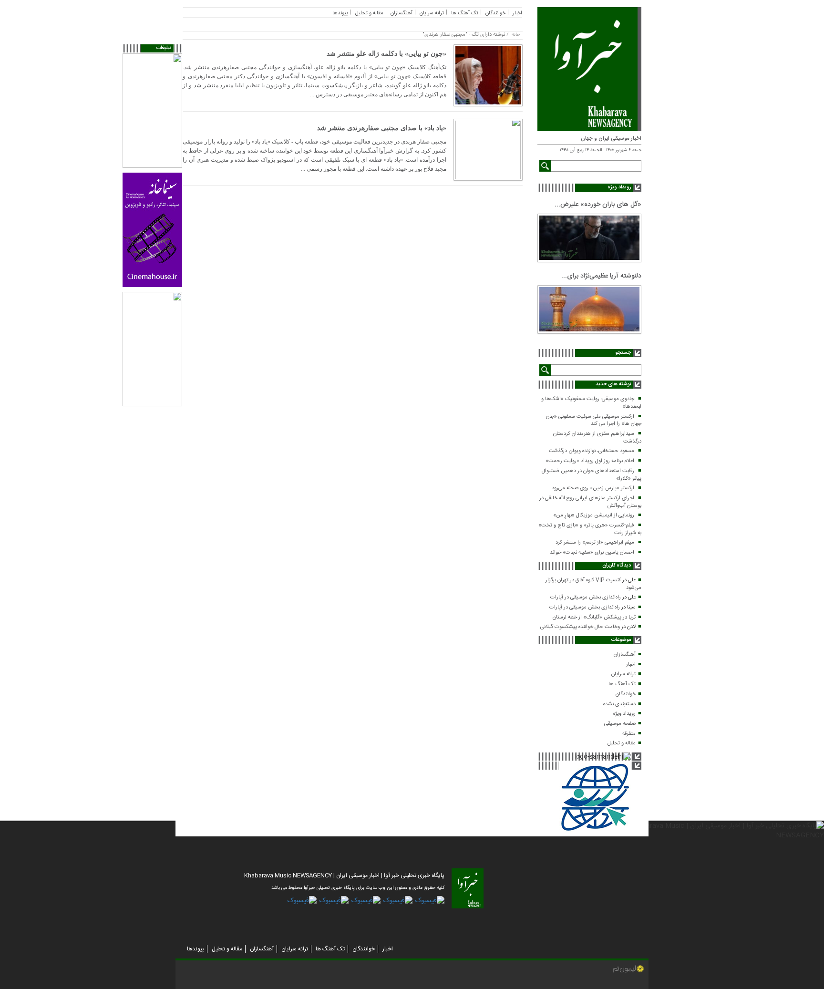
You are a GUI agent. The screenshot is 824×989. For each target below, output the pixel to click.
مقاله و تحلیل (622, 743)
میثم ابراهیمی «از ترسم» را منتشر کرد (595, 542)
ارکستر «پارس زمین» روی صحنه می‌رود (593, 488)
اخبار (631, 664)
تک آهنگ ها (622, 684)
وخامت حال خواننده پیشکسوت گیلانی (580, 627)
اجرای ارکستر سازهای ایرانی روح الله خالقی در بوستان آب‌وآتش (590, 502)
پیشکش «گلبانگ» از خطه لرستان (587, 617)
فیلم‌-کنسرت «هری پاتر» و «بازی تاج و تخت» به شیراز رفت (589, 529)
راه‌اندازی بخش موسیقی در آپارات (585, 597)
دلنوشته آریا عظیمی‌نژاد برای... (601, 276)
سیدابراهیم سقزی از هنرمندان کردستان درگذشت (597, 438)
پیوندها (340, 13)
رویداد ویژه (624, 714)
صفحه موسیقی (620, 724)
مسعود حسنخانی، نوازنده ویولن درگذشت (591, 451)
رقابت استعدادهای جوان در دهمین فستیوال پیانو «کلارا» (591, 475)
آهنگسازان (625, 654)
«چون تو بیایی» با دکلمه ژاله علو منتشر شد (386, 53)
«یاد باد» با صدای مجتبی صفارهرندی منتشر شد (381, 128)
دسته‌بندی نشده (619, 704)
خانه (516, 35)
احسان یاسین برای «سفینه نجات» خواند (592, 552)
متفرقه (629, 734)
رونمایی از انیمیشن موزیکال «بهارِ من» (593, 515)
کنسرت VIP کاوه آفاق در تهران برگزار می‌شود (593, 584)
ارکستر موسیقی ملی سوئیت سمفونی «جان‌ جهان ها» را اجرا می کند (593, 420)
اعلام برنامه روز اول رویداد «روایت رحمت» (590, 461)
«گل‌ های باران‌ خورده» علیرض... (598, 204)
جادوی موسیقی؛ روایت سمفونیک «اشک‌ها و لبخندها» (591, 403)
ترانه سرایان (623, 674)
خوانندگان (626, 694)
